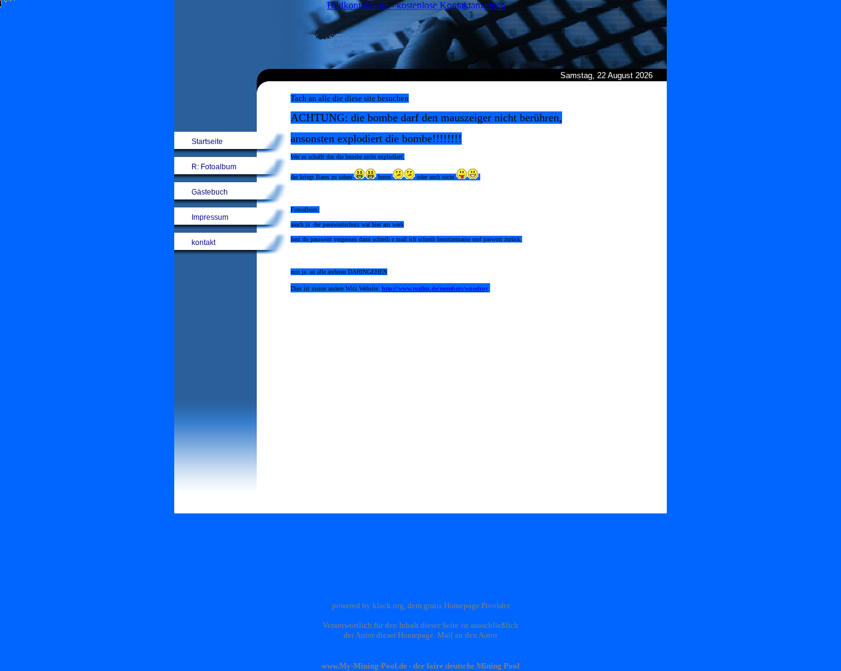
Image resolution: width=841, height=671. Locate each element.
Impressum (209, 217)
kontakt (203, 242)
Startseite (207, 141)
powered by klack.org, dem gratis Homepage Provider (421, 605)
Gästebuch (209, 192)
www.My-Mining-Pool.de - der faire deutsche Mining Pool (420, 665)
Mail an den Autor (467, 635)
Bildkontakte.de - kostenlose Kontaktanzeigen (416, 5)
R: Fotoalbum (213, 167)
